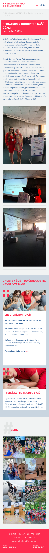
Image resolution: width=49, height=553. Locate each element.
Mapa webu (30, 538)
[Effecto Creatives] (39, 546)
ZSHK (5, 13)
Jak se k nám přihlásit (29, 534)
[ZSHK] (14, 4)
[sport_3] (36, 491)
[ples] (14, 447)
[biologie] (36, 469)
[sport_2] (14, 513)
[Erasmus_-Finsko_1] (14, 491)
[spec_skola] (36, 447)
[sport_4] (36, 513)
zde (26, 351)
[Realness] (9, 546)
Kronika (12, 13)
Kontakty (18, 538)
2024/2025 (21, 13)
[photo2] (14, 469)
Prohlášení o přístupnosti (24, 541)
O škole (12, 534)
